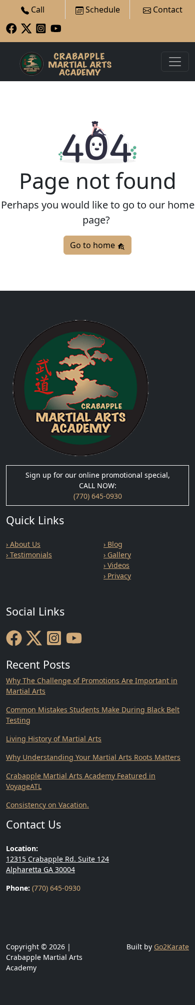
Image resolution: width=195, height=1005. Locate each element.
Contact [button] (166, 9)
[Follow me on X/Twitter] (26, 28)
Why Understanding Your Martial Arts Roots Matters (93, 757)
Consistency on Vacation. (47, 805)
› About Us (23, 544)
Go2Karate (171, 946)
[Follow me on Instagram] (41, 28)
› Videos (117, 565)
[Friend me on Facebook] (11, 28)
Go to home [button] (93, 245)
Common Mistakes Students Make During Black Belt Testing (93, 715)
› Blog (113, 544)
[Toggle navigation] (175, 62)
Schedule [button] (102, 9)
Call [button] (36, 9)
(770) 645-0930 (98, 496)
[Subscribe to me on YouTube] (56, 28)
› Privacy (117, 575)
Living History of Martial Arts (54, 738)
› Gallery (117, 554)
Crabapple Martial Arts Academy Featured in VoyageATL (81, 781)
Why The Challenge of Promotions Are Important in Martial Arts (92, 686)
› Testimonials (29, 554)
